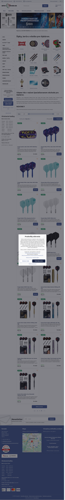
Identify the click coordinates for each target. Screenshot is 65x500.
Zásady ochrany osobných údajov (32, 257)
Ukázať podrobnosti (32, 263)
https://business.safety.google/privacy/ (32, 253)
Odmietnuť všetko (25, 261)
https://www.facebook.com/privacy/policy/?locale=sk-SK (32, 255)
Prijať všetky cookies (39, 261)
